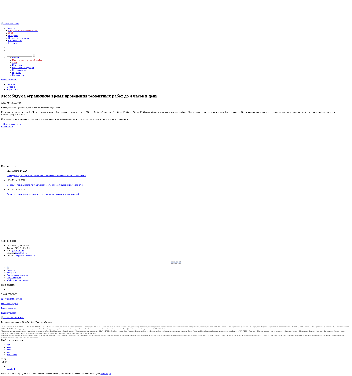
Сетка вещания (15, 40)
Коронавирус (13, 89)
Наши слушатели (9, 313)
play (8, 345)
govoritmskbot (18, 250)
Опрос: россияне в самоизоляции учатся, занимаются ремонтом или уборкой (43, 194)
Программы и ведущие (19, 38)
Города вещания (8, 308)
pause (9, 347)
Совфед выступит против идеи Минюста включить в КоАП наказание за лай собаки (46, 175)
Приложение (18, 75)
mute (9, 350)
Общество (11, 84)
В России (11, 87)
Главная (5, 79)
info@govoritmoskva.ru (24, 255)
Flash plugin (106, 373)
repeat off (11, 369)
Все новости (7, 126)
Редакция (12, 43)
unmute (10, 352)
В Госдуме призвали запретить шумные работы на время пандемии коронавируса (45, 185)
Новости (11, 28)
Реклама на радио (9, 303)
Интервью (13, 35)
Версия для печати (12, 124)
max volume (12, 354)
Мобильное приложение (18, 280)
